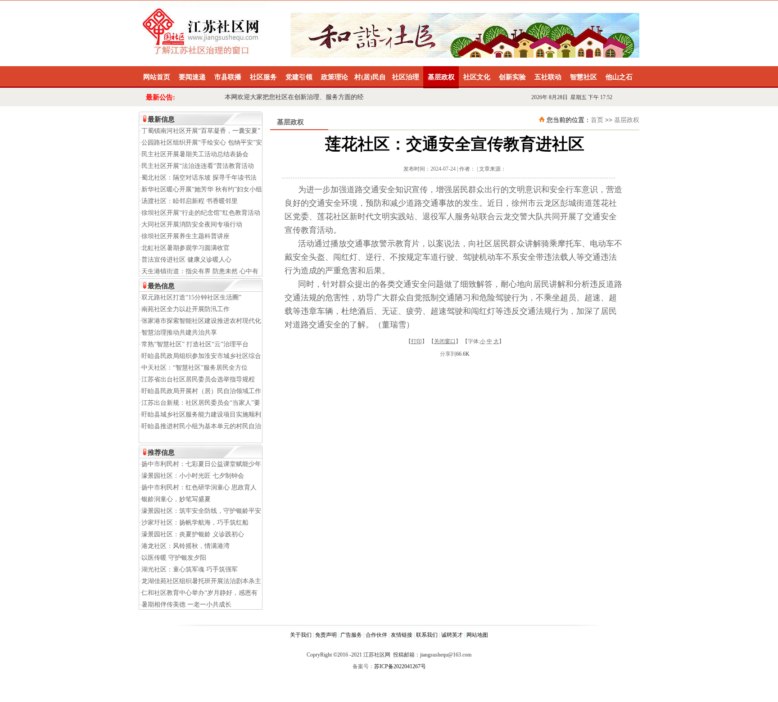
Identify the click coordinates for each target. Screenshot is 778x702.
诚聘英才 (452, 635)
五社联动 (547, 77)
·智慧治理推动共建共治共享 (178, 332)
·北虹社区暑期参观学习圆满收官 (184, 248)
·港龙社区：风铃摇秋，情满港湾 (184, 546)
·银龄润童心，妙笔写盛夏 (175, 499)
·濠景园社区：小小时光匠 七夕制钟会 (191, 475)
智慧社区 (583, 77)
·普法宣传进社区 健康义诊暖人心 (185, 259)
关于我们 (301, 635)
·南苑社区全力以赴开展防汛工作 (184, 309)
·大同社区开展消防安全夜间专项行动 (190, 224)
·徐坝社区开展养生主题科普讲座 (184, 236)
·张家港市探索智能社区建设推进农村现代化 (200, 320)
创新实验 (512, 77)
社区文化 (476, 77)
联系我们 (427, 635)
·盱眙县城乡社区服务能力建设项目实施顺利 (200, 414)
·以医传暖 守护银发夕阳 (172, 557)
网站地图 (477, 635)
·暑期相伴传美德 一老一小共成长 (185, 604)
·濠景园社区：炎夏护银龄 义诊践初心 (191, 534)
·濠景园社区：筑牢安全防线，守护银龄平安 (200, 510)
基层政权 (441, 77)
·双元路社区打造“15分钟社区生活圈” (190, 297)
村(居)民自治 (370, 80)
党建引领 (298, 77)
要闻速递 (192, 77)
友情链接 (401, 635)
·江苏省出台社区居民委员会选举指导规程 (197, 379)
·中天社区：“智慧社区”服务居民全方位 (193, 367)
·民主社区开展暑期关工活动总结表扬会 (194, 154)
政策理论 (334, 77)
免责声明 (326, 635)
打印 (416, 341)
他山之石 (619, 77)
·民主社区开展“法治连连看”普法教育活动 (196, 166)
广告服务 (351, 635)
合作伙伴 (376, 635)
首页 (597, 120)
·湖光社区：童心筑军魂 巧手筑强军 (188, 569)
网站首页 (156, 77)
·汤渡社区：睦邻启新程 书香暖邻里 (188, 201)
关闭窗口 (445, 341)
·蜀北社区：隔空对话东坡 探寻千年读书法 (198, 177)
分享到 (448, 354)
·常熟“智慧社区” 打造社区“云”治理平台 (194, 344)
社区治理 (405, 77)
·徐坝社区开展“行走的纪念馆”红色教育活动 (199, 212)
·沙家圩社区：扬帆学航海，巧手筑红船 (194, 522)
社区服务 (263, 77)
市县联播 (227, 77)
